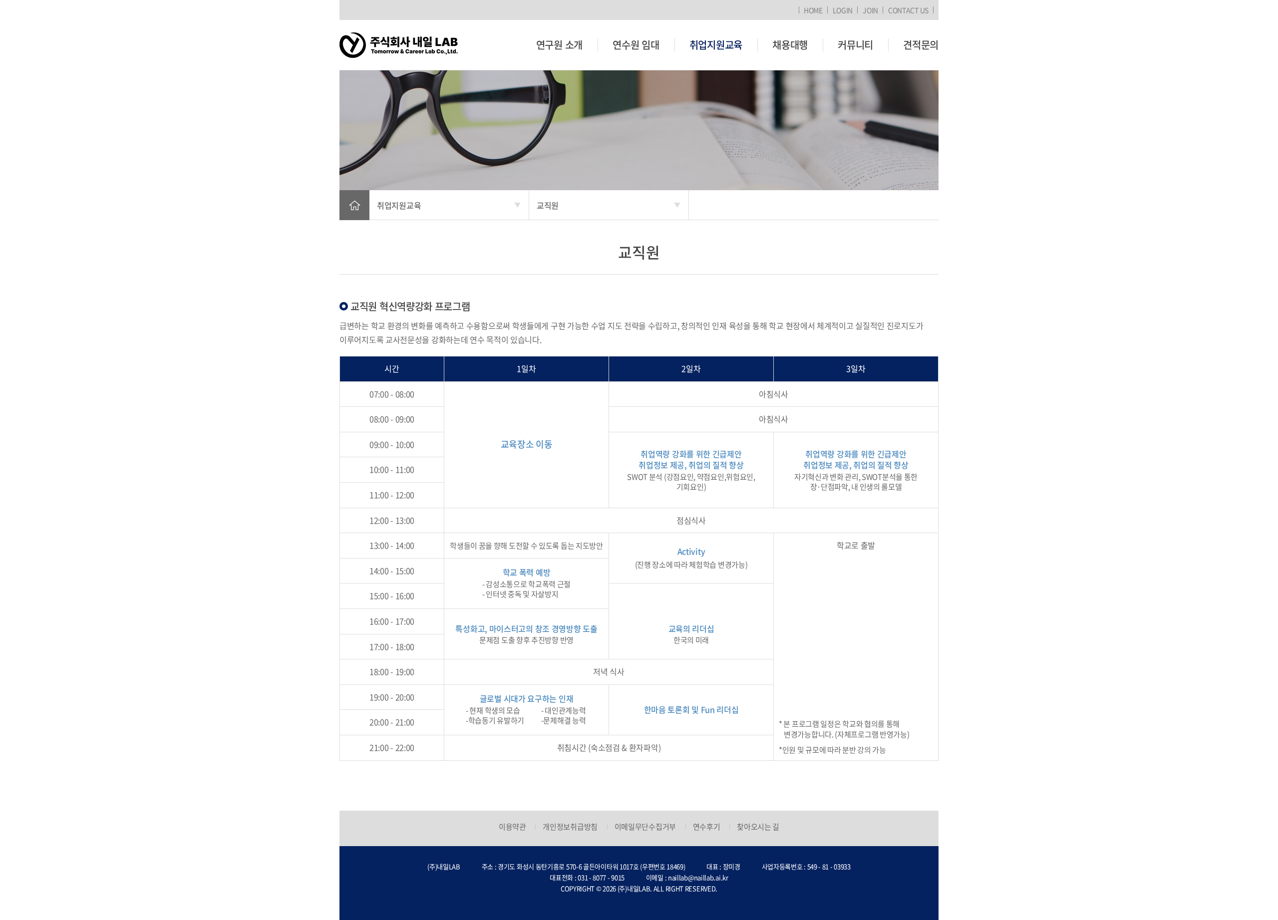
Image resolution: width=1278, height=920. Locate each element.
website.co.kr (657, 899)
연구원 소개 (559, 44)
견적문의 (921, 44)
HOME (813, 10)
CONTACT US (908, 10)
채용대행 (790, 44)
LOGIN (843, 10)
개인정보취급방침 (570, 827)
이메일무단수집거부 (645, 827)
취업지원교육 (716, 44)
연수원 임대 (636, 44)
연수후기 (706, 827)
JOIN (870, 10)
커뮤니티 (855, 44)
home (354, 205)
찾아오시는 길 (758, 827)
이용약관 (512, 827)
